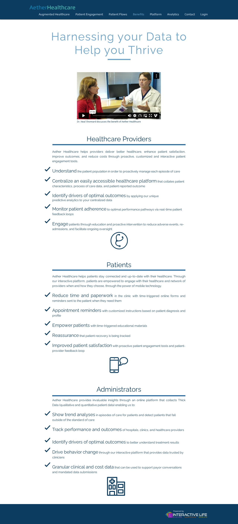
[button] (205, 14)
